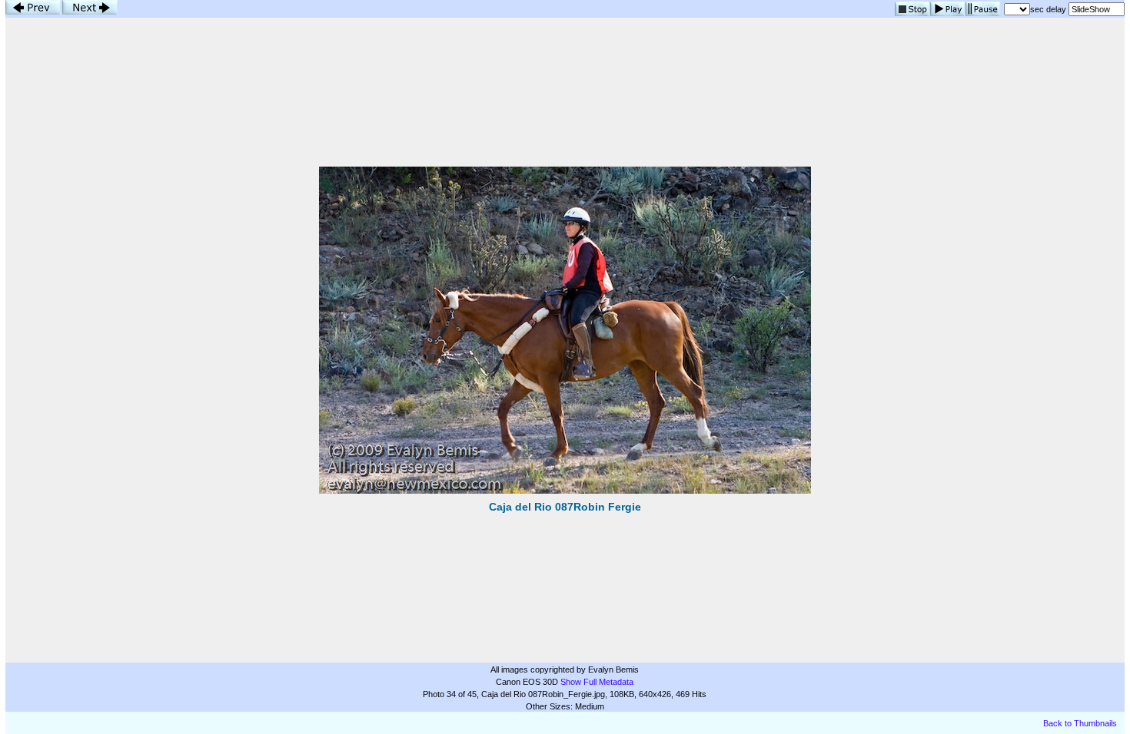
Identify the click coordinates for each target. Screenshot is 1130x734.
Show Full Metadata (596, 681)
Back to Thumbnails (1080, 723)
